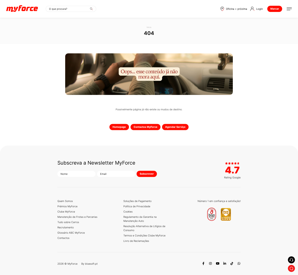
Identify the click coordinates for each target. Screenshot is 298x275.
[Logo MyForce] (22, 8)
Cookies (128, 211)
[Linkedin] (224, 264)
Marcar (274, 8)
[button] (234, 9)
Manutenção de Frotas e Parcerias (77, 216)
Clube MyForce (66, 211)
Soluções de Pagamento (137, 201)
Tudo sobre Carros (68, 222)
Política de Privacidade (136, 206)
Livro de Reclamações (136, 240)
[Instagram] (210, 264)
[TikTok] (231, 264)
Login (259, 8)
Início (149, 27)
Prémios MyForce (67, 206)
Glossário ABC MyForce (71, 232)
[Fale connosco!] (291, 268)
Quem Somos (65, 201)
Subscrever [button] (147, 173)
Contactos (63, 237)
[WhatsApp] (239, 264)
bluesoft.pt (91, 263)
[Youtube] (217, 264)
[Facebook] (203, 264)
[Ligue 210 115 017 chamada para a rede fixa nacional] (291, 259)
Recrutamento (65, 227)
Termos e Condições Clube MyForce (144, 235)
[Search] (91, 8)
